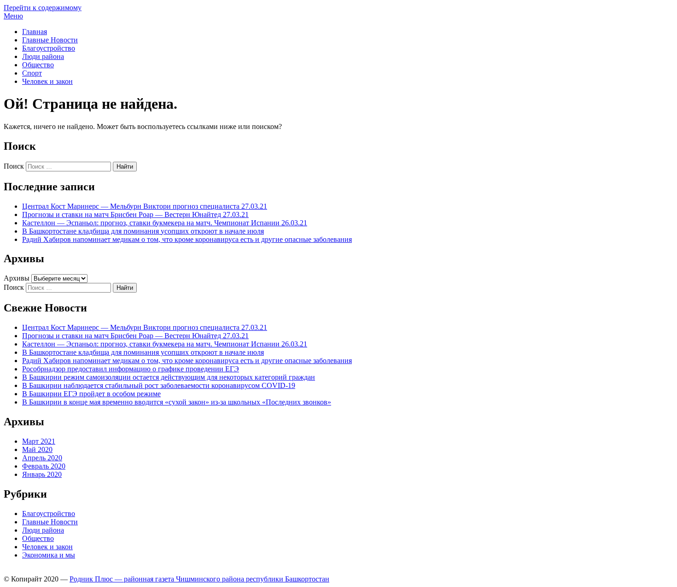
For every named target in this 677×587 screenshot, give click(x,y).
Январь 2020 (42, 474)
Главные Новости (50, 40)
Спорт (32, 73)
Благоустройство (48, 48)
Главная (34, 31)
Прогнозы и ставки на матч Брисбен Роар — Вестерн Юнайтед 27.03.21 (135, 214)
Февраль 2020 (43, 466)
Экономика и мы (48, 555)
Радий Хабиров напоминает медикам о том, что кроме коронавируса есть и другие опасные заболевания (187, 239)
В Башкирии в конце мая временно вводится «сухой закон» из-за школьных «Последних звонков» (176, 402)
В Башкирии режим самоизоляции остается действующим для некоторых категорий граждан (168, 377)
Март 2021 (38, 441)
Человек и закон (47, 81)
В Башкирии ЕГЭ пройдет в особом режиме (91, 394)
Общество (38, 65)
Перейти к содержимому (43, 8)
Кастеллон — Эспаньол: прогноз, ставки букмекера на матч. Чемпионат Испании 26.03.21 (164, 223)
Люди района (43, 56)
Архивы (16, 278)
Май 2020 (37, 449)
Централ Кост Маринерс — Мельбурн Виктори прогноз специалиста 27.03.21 (144, 206)
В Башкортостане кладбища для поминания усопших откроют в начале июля (143, 231)
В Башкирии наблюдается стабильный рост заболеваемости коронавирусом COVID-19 (158, 385)
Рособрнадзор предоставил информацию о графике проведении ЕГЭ (130, 369)
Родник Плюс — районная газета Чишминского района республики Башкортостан (199, 579)
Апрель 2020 (42, 458)
